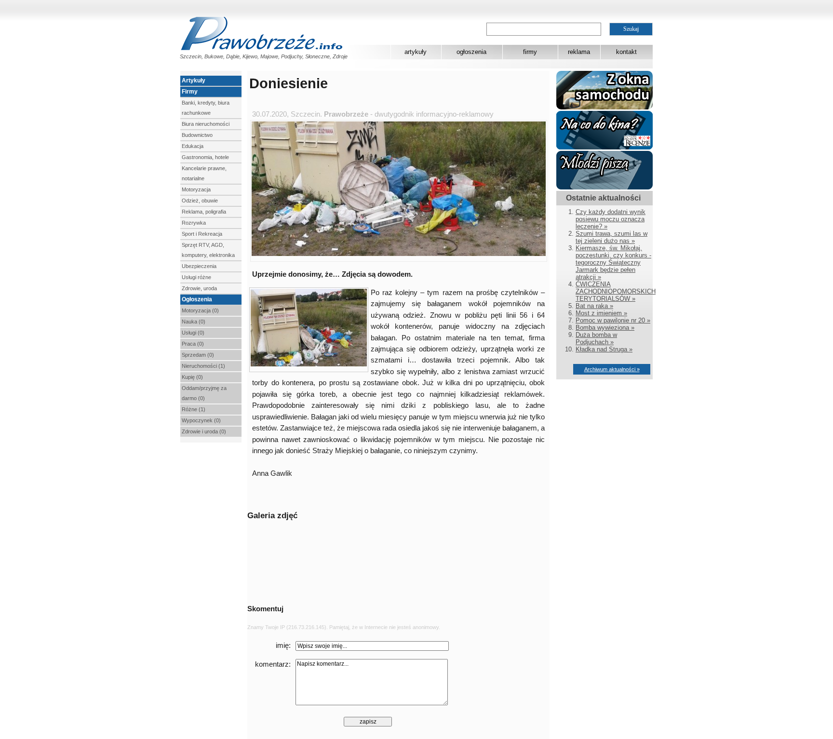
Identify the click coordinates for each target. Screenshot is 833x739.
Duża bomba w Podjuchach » (596, 338)
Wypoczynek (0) (201, 420)
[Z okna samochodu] (604, 107)
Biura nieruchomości (205, 124)
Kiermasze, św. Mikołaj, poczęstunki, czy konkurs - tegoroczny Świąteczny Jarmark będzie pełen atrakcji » (613, 262)
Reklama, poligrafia (204, 212)
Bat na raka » (594, 305)
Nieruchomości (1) (203, 366)
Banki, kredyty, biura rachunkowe (205, 108)
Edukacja (192, 146)
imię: (283, 645)
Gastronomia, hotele (205, 157)
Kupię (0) (192, 377)
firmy (530, 51)
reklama (579, 51)
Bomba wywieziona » (605, 327)
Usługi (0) (193, 333)
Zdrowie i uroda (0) (204, 431)
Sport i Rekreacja (202, 234)
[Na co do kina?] (604, 147)
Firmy (190, 91)
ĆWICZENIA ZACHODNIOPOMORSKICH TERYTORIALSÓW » (616, 291)
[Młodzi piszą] (604, 187)
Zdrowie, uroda (199, 288)
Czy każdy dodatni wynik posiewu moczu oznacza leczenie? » (610, 219)
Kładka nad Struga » (604, 349)
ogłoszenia (471, 51)
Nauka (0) (193, 321)
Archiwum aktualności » (612, 369)
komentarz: (273, 664)
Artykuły (193, 80)
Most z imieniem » (601, 313)
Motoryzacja (196, 189)
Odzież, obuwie (200, 200)
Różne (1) (193, 409)
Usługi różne (196, 277)
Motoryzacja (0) (200, 310)
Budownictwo (197, 135)
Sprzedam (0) (198, 355)
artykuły (415, 51)
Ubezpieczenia (199, 266)
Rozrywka (194, 223)
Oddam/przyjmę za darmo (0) (204, 393)
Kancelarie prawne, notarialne (204, 173)
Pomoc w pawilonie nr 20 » (613, 320)
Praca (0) (193, 344)
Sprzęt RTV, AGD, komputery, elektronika (208, 250)
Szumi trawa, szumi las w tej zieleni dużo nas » (611, 237)
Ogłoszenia (197, 299)
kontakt (626, 51)
